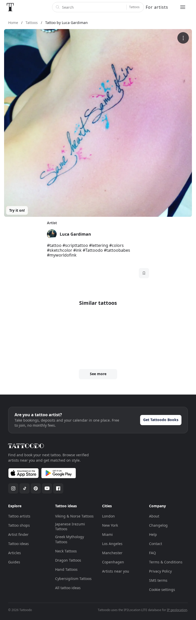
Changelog (158, 525)
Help (153, 534)
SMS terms (158, 580)
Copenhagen (113, 562)
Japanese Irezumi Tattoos (70, 527)
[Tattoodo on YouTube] (47, 488)
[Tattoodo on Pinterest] (36, 488)
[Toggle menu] (183, 7)
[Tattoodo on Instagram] (13, 488)
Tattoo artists (19, 516)
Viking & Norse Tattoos (74, 516)
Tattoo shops (19, 525)
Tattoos (134, 7)
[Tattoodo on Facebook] (58, 488)
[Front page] (10, 7)
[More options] (183, 38)
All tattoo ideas (68, 587)
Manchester (112, 552)
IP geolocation (177, 610)
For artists (157, 7)
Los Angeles (112, 543)
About (154, 516)
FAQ (152, 552)
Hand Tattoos (66, 569)
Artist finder (18, 534)
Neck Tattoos (66, 551)
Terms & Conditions (165, 562)
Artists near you (115, 571)
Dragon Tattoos (68, 560)
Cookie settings (162, 589)
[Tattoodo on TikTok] (24, 488)
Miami (107, 534)
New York (110, 525)
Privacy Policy (160, 571)
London (108, 516)
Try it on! (17, 210)
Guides (14, 562)
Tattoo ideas (18, 543)
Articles (14, 552)
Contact (155, 543)
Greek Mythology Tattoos (69, 539)
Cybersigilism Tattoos (73, 578)
